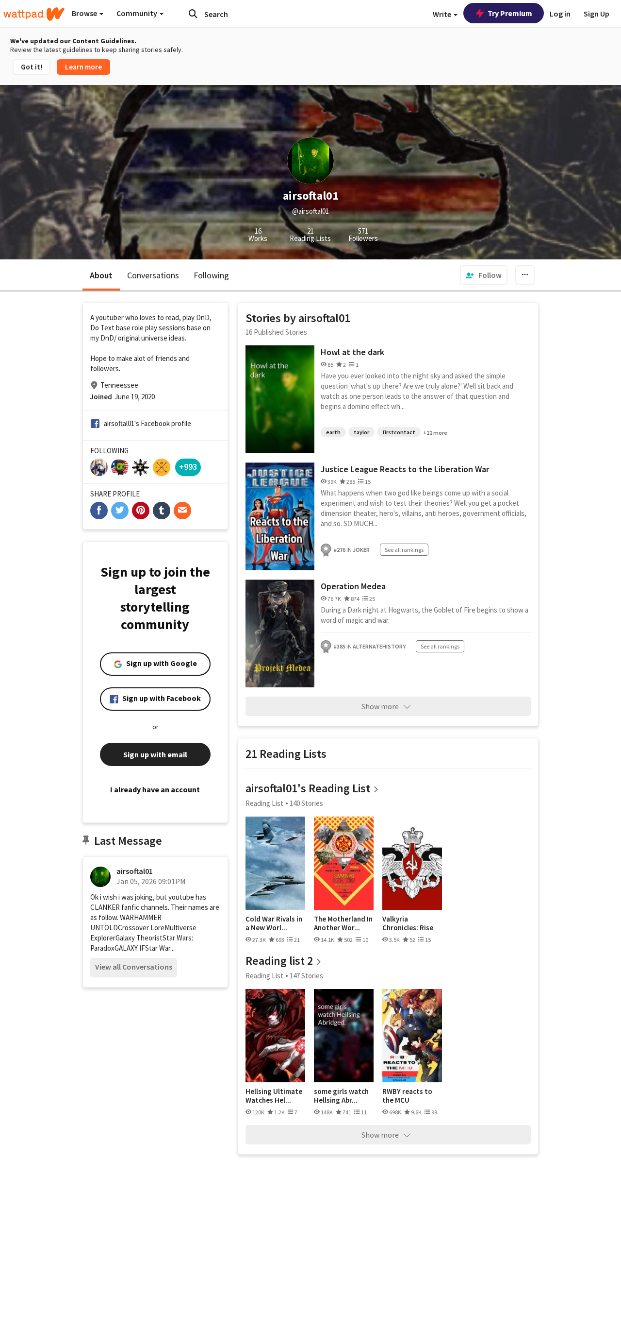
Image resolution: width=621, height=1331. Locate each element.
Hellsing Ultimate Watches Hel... (273, 1095)
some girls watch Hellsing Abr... (341, 1095)
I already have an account (155, 789)
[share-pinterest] (140, 510)
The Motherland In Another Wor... (343, 923)
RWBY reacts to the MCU (407, 1095)
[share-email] (182, 510)
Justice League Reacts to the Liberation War (405, 469)
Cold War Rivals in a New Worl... (273, 923)
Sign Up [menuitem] (596, 13)
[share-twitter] (120, 510)
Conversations (153, 275)
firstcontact (398, 432)
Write (443, 14)
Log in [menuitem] (560, 13)
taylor (361, 432)
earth (333, 432)
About (101, 275)
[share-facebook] (99, 510)
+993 (188, 466)
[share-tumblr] (161, 510)
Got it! (31, 66)
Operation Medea (353, 586)
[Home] (34, 14)
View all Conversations (133, 967)
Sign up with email (155, 754)
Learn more (83, 66)
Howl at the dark (352, 352)
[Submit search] (193, 13)
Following (211, 275)
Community (137, 13)
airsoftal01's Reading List (307, 788)
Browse (85, 13)
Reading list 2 (279, 960)
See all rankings (404, 549)
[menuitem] (483, 275)
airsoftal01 (134, 871)
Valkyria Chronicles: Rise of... (407, 923)
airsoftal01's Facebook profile (147, 423)
